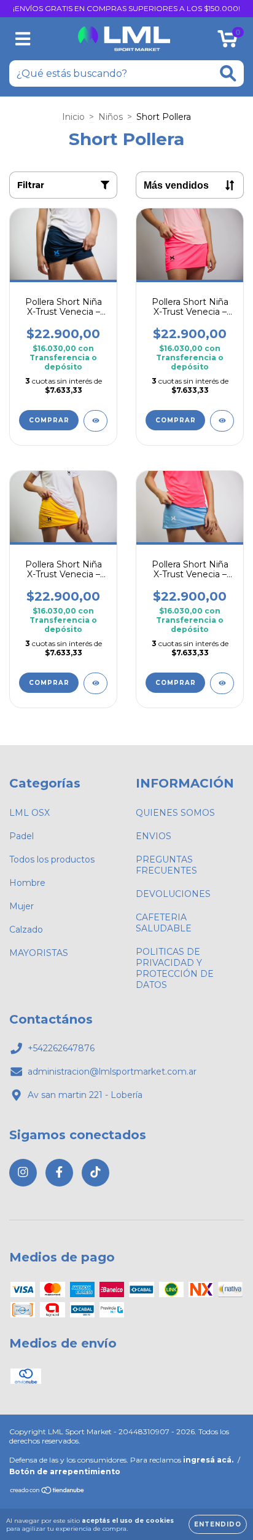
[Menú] (23, 39)
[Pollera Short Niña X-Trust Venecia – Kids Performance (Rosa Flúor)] (222, 421)
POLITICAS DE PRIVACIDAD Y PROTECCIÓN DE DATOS (175, 968)
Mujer (21, 906)
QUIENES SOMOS (175, 812)
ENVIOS (153, 836)
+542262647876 (61, 1048)
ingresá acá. (208, 1459)
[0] (227, 41)
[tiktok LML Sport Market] (95, 1173)
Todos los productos (52, 859)
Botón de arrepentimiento (64, 1471)
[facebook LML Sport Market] (59, 1173)
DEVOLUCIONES (173, 893)
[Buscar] (228, 73)
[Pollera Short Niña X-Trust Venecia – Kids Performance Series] (95, 421)
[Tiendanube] (47, 1491)
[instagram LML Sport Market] (23, 1173)
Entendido (217, 1524)
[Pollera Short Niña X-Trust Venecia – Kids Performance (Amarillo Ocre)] (95, 683)
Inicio (73, 116)
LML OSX (29, 812)
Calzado (26, 929)
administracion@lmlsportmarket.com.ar (112, 1071)
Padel (21, 836)
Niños (110, 116)
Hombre (27, 882)
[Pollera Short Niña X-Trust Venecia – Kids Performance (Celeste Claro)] (222, 683)
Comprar (49, 420)
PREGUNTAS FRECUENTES (166, 865)
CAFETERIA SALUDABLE (164, 923)
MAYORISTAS (38, 952)
